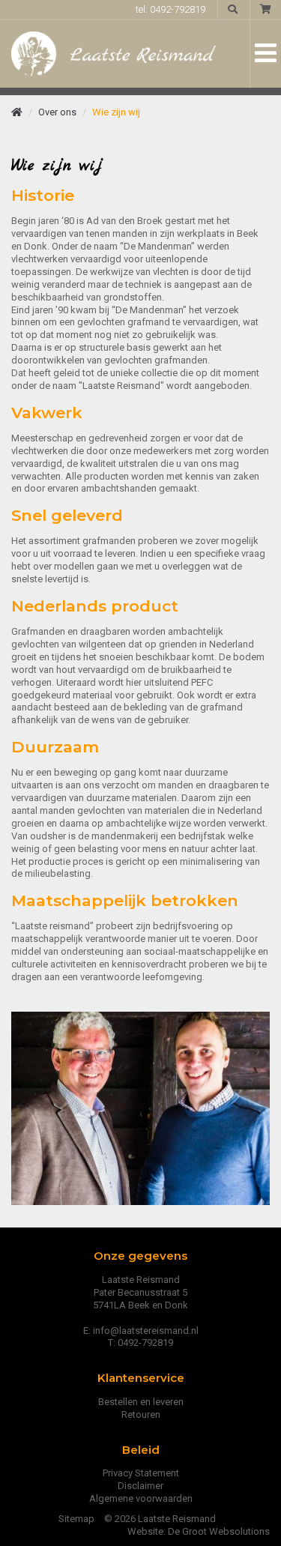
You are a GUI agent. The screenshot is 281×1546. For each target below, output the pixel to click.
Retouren (140, 1414)
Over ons (57, 112)
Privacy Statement (141, 1473)
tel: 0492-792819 (170, 9)
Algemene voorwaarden (141, 1498)
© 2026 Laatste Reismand (160, 1518)
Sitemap (76, 1518)
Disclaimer (140, 1485)
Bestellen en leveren (141, 1401)
